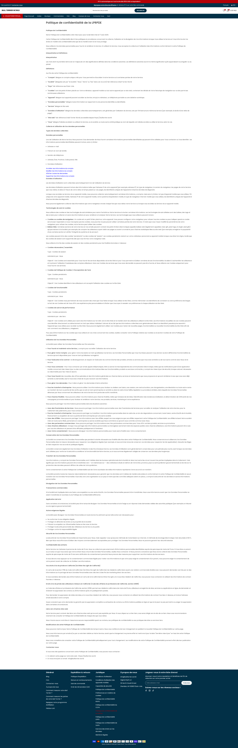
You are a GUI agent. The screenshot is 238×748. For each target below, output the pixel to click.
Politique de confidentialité (105, 689)
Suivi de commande (78, 683)
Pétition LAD (50, 708)
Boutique (47, 16)
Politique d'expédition (78, 676)
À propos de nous (84, 16)
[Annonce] (119, 1)
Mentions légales (102, 735)
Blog (74, 16)
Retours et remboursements (81, 680)
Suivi (108, 16)
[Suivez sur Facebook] (146, 690)
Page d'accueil (29, 16)
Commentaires (59, 16)
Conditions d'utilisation (104, 676)
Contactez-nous (98, 16)
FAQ (68, 16)
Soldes (39, 16)
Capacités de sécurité (104, 686)
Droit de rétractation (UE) (80, 687)
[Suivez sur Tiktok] (153, 690)
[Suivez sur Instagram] (149, 690)
